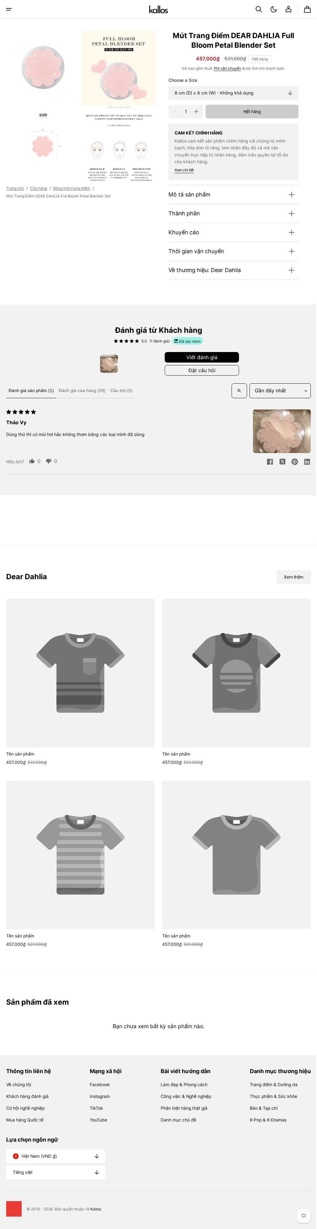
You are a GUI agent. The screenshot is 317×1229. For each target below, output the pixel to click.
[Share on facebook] (265, 462)
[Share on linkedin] (302, 462)
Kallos (95, 1209)
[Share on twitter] (277, 462)
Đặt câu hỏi (199, 370)
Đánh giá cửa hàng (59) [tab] (82, 390)
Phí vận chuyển (222, 68)
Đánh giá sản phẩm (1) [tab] (31, 390)
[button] (9, 9)
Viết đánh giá (199, 357)
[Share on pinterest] (290, 462)
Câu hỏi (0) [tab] (121, 390)
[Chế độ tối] (269, 9)
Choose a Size (178, 80)
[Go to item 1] (107, 364)
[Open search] (234, 390)
